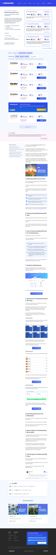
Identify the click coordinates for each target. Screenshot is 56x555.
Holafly (26, 387)
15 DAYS (21, 56)
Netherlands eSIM (40, 208)
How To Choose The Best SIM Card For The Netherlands (16, 149)
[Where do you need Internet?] (19, 35)
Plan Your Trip (41, 109)
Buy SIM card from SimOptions (36, 293)
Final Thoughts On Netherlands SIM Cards (14, 156)
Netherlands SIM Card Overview (13, 146)
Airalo (26, 320)
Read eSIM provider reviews (9, 43)
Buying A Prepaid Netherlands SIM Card (14, 147)
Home (5, 10)
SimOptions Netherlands (12, 150)
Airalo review (36, 344)
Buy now (41, 67)
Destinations (19, 3)
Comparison (43, 3)
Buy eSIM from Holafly (36, 408)
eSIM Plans (24, 3)
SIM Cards (29, 3)
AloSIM (46, 353)
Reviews (38, 3)
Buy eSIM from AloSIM (36, 381)
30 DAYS (26, 56)
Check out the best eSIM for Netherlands (11, 39)
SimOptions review (40, 290)
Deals (34, 3)
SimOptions (27, 267)
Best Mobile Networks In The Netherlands (14, 153)
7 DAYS (17, 56)
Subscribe (42, 542)
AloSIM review (36, 378)
